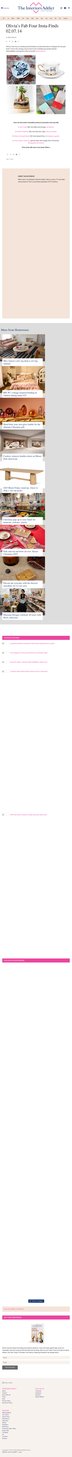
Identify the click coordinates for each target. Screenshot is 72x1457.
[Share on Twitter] (18, 41)
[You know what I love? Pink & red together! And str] (13, 1242)
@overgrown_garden (52, 136)
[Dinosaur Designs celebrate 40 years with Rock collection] (22, 589)
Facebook (38, 1391)
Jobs (3, 1399)
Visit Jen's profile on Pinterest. (14, 1309)
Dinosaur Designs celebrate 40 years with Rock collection (22, 616)
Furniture (5, 1436)
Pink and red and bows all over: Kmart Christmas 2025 (20, 553)
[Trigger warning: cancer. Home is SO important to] (36, 1151)
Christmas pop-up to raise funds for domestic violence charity (19, 521)
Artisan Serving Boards (21, 136)
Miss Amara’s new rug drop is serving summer (20, 362)
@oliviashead (40, 51)
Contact (4, 1393)
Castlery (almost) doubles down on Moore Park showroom (22, 457)
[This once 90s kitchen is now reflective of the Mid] (58, 1263)
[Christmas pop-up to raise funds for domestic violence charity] (22, 494)
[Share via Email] (15, 41)
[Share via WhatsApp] (12, 41)
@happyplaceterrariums (36, 143)
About (4, 1391)
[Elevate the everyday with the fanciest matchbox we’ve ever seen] (22, 557)
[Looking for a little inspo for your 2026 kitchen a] (36, 977)
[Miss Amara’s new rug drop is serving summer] (22, 335)
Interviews (5, 1420)
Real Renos (5, 1418)
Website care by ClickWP (9, 1452)
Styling (4, 1422)
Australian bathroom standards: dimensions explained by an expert (32, 643)
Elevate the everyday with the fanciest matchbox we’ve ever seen (20, 584)
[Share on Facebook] (6, 41)
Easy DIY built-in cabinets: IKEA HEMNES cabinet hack (28, 662)
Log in (20, 1452)
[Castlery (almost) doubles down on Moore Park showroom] (22, 430)
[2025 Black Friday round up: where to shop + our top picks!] (22, 462)
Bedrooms (5, 1426)
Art (3, 1434)
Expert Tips (5, 1430)
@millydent (50, 127)
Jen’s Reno (5, 1414)
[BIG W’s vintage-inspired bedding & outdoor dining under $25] (22, 367)
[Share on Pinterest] (9, 41)
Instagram (38, 1393)
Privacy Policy (6, 1401)
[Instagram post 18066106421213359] (13, 972)
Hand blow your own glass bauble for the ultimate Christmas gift (21, 425)
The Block (5, 1432)
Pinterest (38, 1395)
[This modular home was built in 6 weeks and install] (58, 1091)
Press (4, 1397)
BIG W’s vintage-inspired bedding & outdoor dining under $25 (20, 394)
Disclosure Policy (7, 1402)
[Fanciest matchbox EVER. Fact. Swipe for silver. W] (36, 1241)
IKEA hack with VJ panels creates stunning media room (28, 815)
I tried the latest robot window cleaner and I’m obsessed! (28, 671)
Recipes (4, 1438)
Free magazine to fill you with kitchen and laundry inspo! (28, 653)
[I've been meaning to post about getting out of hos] (58, 1020)
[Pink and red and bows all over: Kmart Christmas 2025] (22, 526)
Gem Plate (23, 127)
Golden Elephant (22, 131)
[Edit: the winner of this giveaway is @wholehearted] (13, 1123)
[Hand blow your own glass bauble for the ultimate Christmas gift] (22, 399)
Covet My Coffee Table (9, 1428)
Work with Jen (6, 1395)
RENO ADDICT (6, 1412)
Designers (5, 1424)
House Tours (6, 1416)
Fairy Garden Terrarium (22, 140)
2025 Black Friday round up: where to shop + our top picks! (20, 489)
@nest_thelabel (51, 131)
